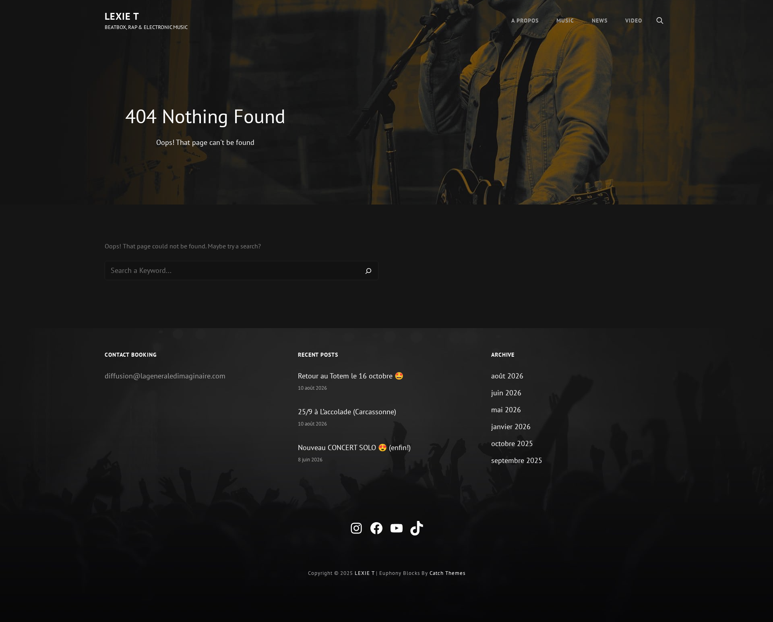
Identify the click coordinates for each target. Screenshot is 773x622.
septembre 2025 (516, 460)
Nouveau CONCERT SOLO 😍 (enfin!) (354, 447)
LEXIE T (122, 16)
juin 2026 (506, 392)
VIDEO (633, 20)
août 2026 (507, 375)
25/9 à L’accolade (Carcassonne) (347, 411)
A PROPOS (525, 20)
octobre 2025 (512, 443)
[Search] (368, 270)
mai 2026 (506, 409)
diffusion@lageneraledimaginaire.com (165, 375)
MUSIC (565, 20)
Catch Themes (447, 573)
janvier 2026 (511, 426)
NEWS (600, 20)
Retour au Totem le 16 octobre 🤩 (350, 375)
